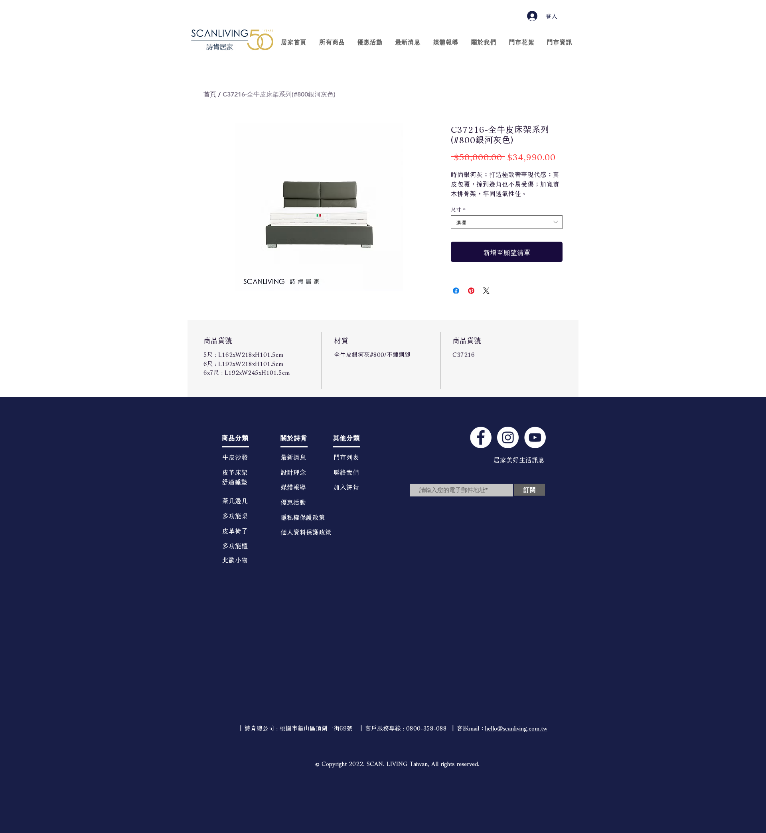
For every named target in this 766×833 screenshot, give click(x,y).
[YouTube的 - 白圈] (535, 437)
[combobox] (507, 222)
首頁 (209, 94)
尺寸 (458, 209)
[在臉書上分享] (456, 290)
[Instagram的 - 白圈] (508, 437)
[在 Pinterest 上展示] (471, 290)
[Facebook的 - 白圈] (481, 437)
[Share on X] (486, 290)
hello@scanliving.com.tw (516, 727)
